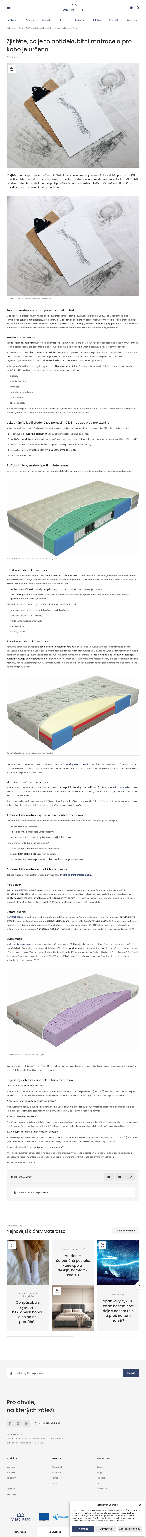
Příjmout (83, 1528)
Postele (30, 20)
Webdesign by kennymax (18, 1438)
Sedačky (47, 20)
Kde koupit (132, 20)
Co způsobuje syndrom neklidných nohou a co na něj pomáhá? (27, 1312)
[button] (140, 1504)
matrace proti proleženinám (76, 874)
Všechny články (126, 1230)
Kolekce (97, 20)
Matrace (12, 20)
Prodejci (101, 1477)
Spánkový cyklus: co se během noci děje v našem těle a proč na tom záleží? (118, 1311)
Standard (57, 1466)
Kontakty (102, 1488)
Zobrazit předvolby (129, 1528)
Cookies (39, 1442)
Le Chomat (55, 1531)
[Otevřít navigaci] (8, 7)
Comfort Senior (15, 916)
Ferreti (55, 1477)
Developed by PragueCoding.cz (48, 1438)
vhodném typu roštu (119, 787)
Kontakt (113, 20)
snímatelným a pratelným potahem (81, 764)
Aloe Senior (21, 890)
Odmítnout (106, 1528)
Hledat (131, 1373)
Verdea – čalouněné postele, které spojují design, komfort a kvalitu (73, 1265)
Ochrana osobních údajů (19, 1442)
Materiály (11, 1494)
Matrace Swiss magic (19, 944)
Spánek (22, 1293)
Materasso (11, 28)
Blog (21, 28)
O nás (100, 1466)
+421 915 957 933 (49, 1423)
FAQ (99, 1483)
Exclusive (56, 1472)
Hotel (54, 1483)
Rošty (63, 20)
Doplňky (79, 20)
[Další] (139, 1285)
